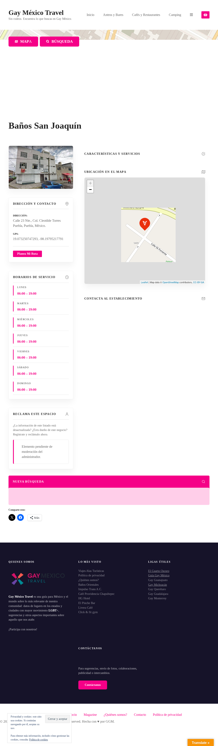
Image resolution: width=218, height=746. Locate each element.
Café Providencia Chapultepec (96, 593)
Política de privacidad (91, 575)
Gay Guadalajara (158, 593)
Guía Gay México (158, 575)
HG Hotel (84, 598)
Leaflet (144, 282)
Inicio (90, 15)
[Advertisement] (109, 88)
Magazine (90, 714)
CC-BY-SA (198, 282)
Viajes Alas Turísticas (91, 571)
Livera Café (85, 607)
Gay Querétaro (157, 589)
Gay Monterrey (157, 598)
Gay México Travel (36, 12)
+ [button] (90, 183)
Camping (175, 15)
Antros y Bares (113, 15)
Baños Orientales (88, 584)
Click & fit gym (88, 612)
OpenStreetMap (170, 282)
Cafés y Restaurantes (146, 15)
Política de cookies (38, 739)
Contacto (140, 714)
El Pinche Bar (86, 603)
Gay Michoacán (157, 584)
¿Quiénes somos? (88, 580)
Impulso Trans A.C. (90, 589)
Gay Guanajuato (158, 580)
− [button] (90, 189)
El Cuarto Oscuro (158, 571)
